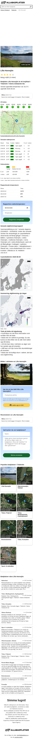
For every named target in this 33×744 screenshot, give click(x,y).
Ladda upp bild (25, 64)
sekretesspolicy (19, 737)
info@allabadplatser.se (22, 735)
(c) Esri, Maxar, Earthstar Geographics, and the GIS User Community (24, 482)
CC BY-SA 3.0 (9, 66)
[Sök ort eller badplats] (30, 7)
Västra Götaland (5, 10)
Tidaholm (13, 10)
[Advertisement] (16, 28)
